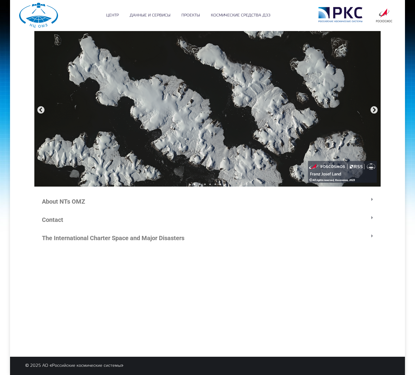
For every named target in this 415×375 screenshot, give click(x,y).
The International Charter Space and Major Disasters (113, 238)
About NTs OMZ (63, 201)
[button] (41, 110)
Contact (52, 219)
